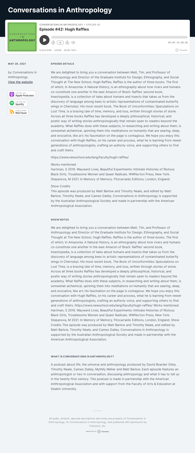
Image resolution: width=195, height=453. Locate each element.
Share (58, 50)
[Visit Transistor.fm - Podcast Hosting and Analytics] (181, 50)
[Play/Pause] (22, 37)
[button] (119, 37)
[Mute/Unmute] (73, 42)
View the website (20, 82)
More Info (70, 50)
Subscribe (45, 50)
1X (60, 43)
